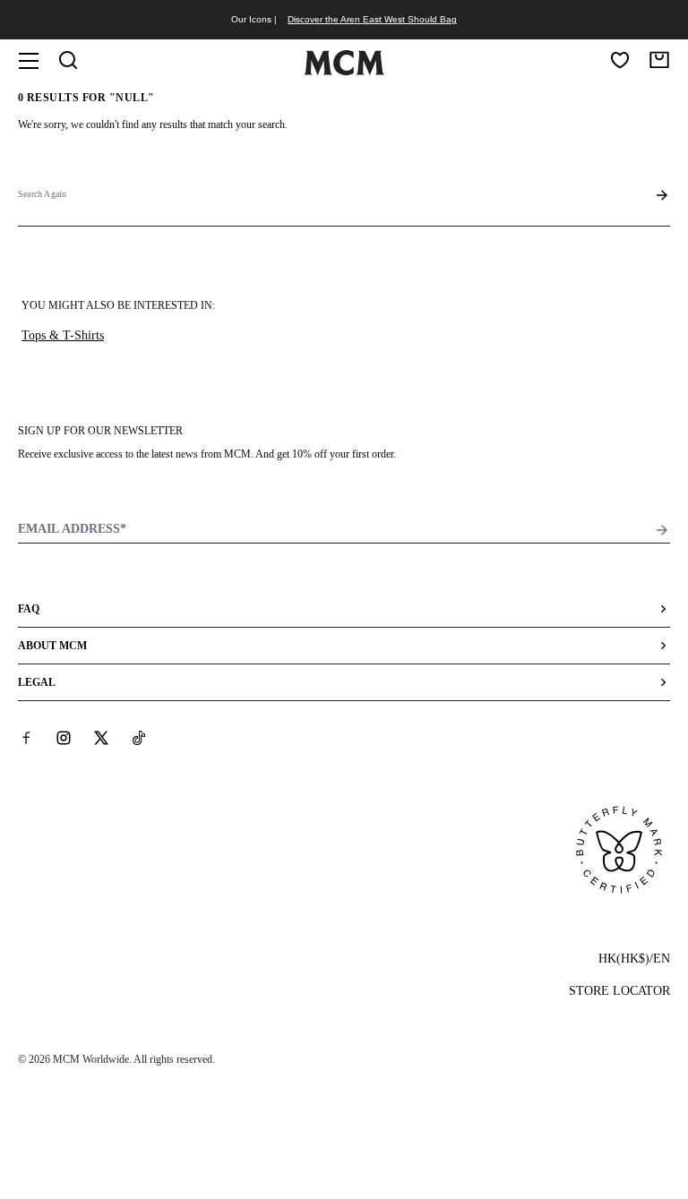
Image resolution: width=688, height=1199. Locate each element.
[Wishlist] (620, 60)
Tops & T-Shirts (63, 335)
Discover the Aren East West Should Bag (372, 19)
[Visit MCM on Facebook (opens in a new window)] (26, 738)
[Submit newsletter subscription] (662, 530)
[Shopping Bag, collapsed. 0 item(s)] (659, 60)
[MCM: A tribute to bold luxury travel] (344, 71)
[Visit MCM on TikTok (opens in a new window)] (139, 738)
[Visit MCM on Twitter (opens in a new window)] (101, 738)
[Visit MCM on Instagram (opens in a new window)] (64, 738)
